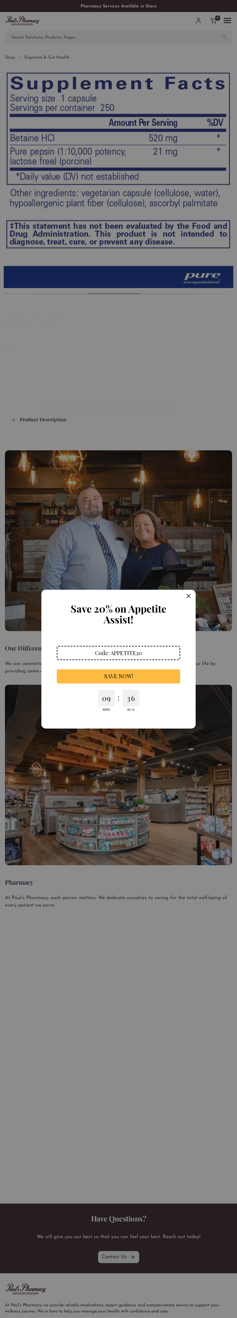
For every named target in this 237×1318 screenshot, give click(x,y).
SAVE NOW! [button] (118, 676)
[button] (118, 653)
